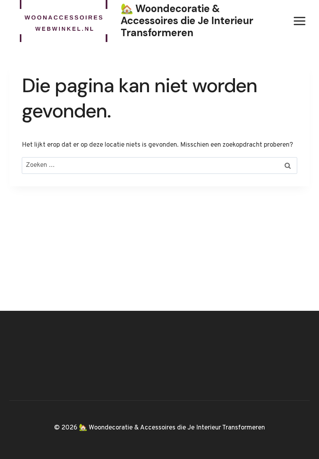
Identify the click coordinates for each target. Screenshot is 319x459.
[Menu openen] (299, 21)
